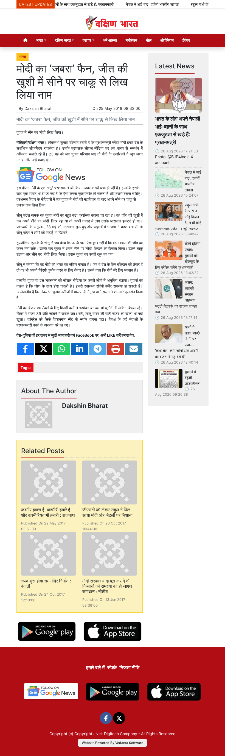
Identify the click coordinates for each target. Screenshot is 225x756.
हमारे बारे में (95, 667)
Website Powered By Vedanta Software (112, 743)
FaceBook (85, 335)
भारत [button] (39, 40)
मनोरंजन (131, 40)
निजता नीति (129, 667)
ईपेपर (186, 40)
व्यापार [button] (87, 40)
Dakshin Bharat (38, 108)
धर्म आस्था (110, 40)
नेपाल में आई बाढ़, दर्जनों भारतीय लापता (144, 4)
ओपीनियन (167, 40)
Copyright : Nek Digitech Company (105, 733)
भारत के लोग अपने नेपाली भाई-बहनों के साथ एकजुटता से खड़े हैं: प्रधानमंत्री (177, 130)
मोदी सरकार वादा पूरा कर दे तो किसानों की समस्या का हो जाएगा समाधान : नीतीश (107, 586)
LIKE (111, 335)
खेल (148, 40)
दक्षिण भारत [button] (63, 40)
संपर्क (112, 667)
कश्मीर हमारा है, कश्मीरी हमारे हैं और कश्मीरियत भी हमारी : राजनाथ (48, 512)
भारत (22, 57)
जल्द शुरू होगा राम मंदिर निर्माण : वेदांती (46, 583)
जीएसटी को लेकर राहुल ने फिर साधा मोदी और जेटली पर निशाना (107, 512)
